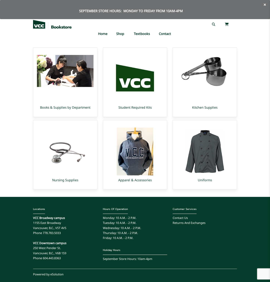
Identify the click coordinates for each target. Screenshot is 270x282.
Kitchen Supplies (204, 107)
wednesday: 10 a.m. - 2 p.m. (122, 228)
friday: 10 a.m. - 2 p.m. (118, 238)
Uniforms (205, 180)
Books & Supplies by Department (65, 107)
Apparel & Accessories (135, 180)
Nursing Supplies (65, 180)
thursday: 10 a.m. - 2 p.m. (120, 233)
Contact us (180, 218)
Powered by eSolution (48, 274)
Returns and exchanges (189, 223)
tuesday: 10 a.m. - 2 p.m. (119, 223)
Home (102, 33)
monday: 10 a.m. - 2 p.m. (119, 218)
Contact (165, 33)
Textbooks (142, 33)
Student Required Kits (135, 107)
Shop (120, 33)
